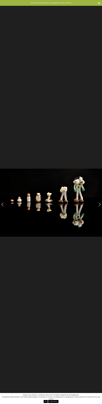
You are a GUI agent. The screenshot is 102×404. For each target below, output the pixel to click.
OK (46, 401)
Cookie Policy (53, 401)
